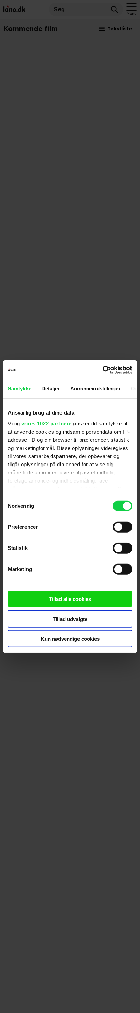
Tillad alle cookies (70, 599)
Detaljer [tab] (50, 388)
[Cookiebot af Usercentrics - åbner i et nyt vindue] (102, 369)
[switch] (122, 527)
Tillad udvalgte (70, 619)
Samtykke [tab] (19, 388)
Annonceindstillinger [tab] (95, 388)
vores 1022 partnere (46, 423)
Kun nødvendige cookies (70, 639)
